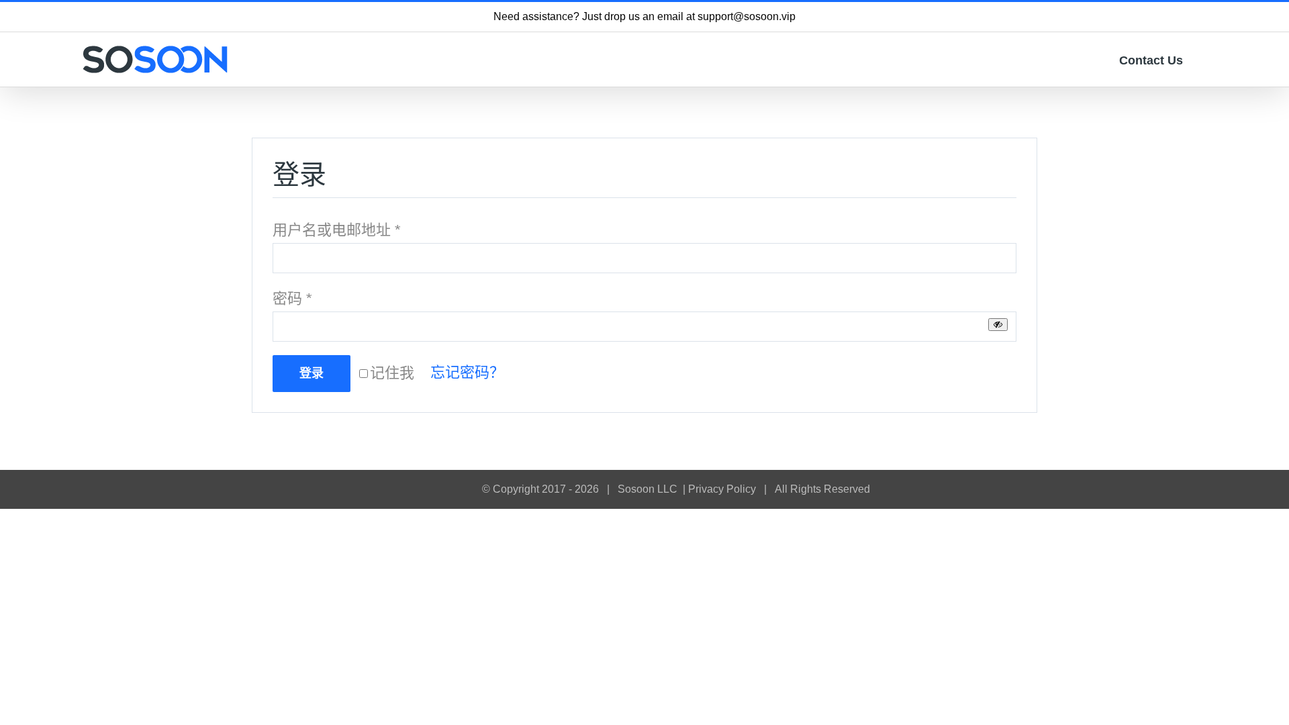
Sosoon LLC (647, 489)
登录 (311, 373)
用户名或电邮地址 (337, 230)
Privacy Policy (722, 489)
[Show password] (998, 324)
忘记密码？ (467, 372)
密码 (292, 298)
